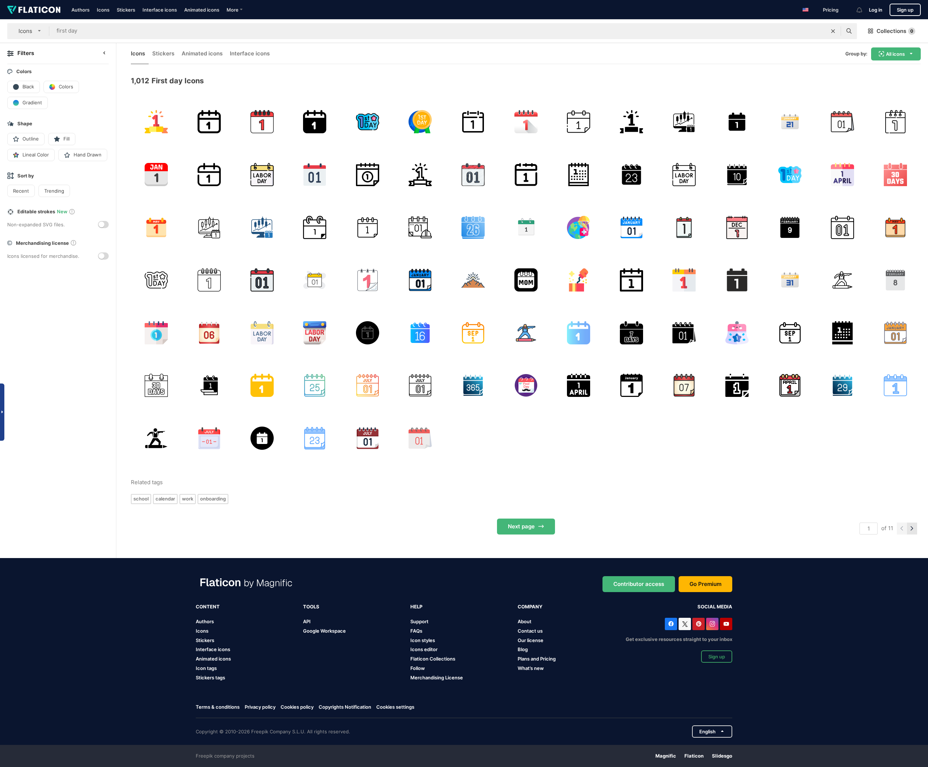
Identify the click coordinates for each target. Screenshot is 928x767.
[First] (209, 385)
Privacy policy (260, 707)
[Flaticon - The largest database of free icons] (34, 10)
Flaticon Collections (432, 659)
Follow (417, 668)
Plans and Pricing (537, 659)
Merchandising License (436, 677)
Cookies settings (395, 707)
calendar (165, 499)
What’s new (531, 668)
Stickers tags (210, 677)
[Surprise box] (579, 280)
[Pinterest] (698, 624)
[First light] (473, 280)
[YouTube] (726, 624)
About (524, 621)
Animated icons (201, 10)
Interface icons (159, 10)
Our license (530, 640)
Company (530, 606)
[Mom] (526, 280)
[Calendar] (209, 122)
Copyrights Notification (345, 707)
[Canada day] (209, 438)
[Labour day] (156, 122)
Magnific (665, 756)
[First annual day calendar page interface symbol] (631, 385)
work (187, 499)
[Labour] (367, 332)
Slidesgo (722, 756)
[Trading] (684, 122)
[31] (790, 280)
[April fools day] (842, 175)
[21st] (790, 122)
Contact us (530, 631)
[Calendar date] (684, 227)
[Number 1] (262, 122)
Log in (875, 10)
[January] (156, 175)
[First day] (367, 122)
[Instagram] (712, 624)
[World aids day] (895, 122)
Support (419, 621)
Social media (714, 606)
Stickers (126, 10)
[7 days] (631, 332)
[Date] (315, 280)
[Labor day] (262, 175)
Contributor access (638, 584)
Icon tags (206, 668)
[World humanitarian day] (579, 227)
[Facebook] (671, 624)
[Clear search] (833, 31)
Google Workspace (324, 631)
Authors (80, 10)
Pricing (830, 10)
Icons (103, 10)
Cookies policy (297, 707)
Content (208, 606)
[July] (367, 385)
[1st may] (156, 227)
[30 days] (895, 175)
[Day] (579, 122)
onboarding (213, 499)
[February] (790, 227)
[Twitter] (685, 624)
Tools (311, 606)
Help (416, 606)
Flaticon (694, 756)
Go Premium (705, 584)
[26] (473, 227)
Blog (523, 649)
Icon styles (422, 640)
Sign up (905, 10)
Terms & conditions (218, 707)
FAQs (416, 631)
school (141, 499)
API (307, 621)
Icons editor (424, 649)
